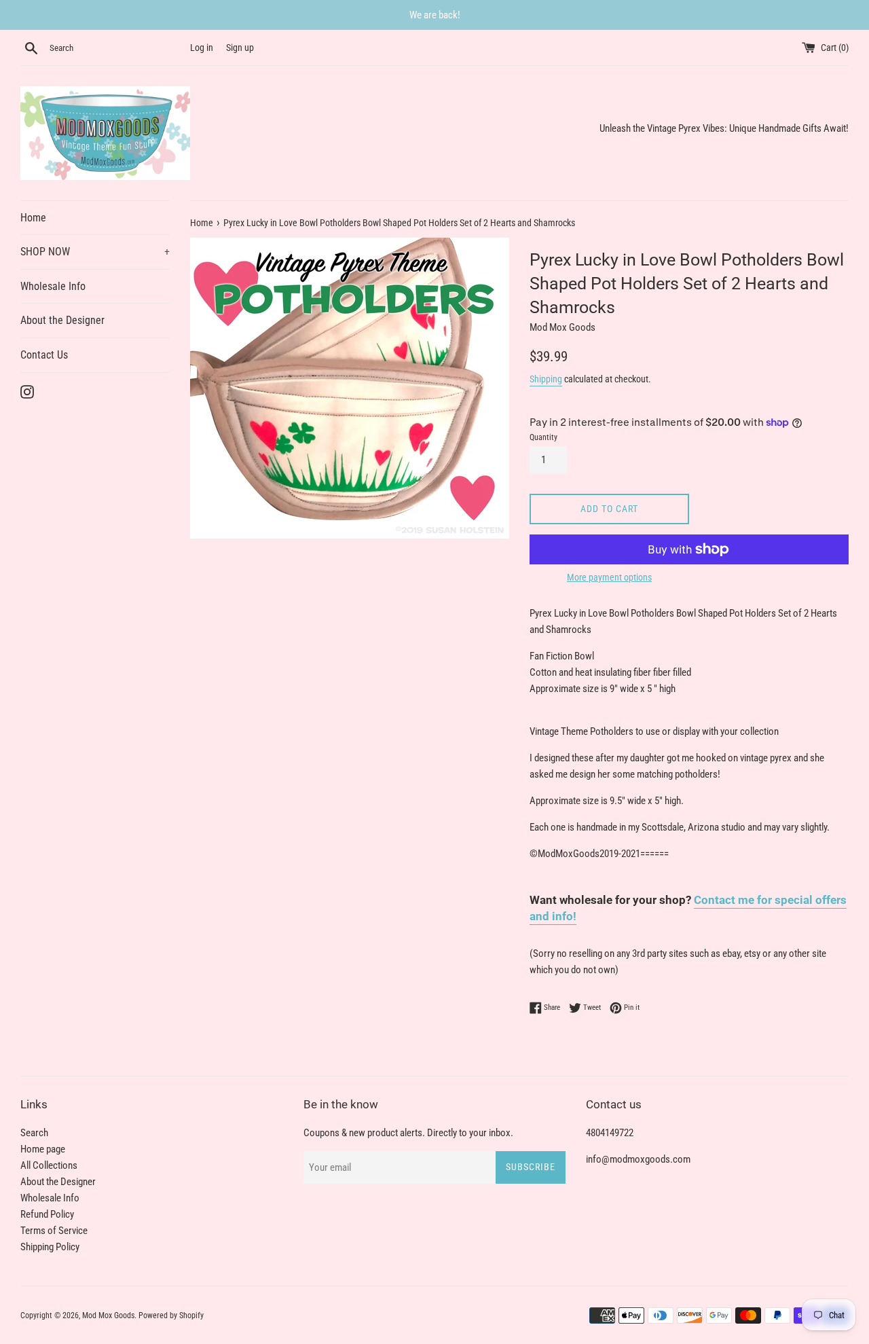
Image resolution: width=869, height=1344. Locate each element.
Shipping (546, 379)
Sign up (240, 47)
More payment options (609, 577)
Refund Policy (47, 1214)
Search (34, 1133)
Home (33, 217)
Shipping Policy (49, 1247)
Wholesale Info (53, 286)
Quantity (543, 437)
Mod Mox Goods (108, 1315)
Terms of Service (54, 1230)
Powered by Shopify (171, 1315)
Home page (42, 1149)
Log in (201, 47)
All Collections (48, 1165)
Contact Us (44, 354)
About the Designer (62, 320)
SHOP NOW (95, 251)
